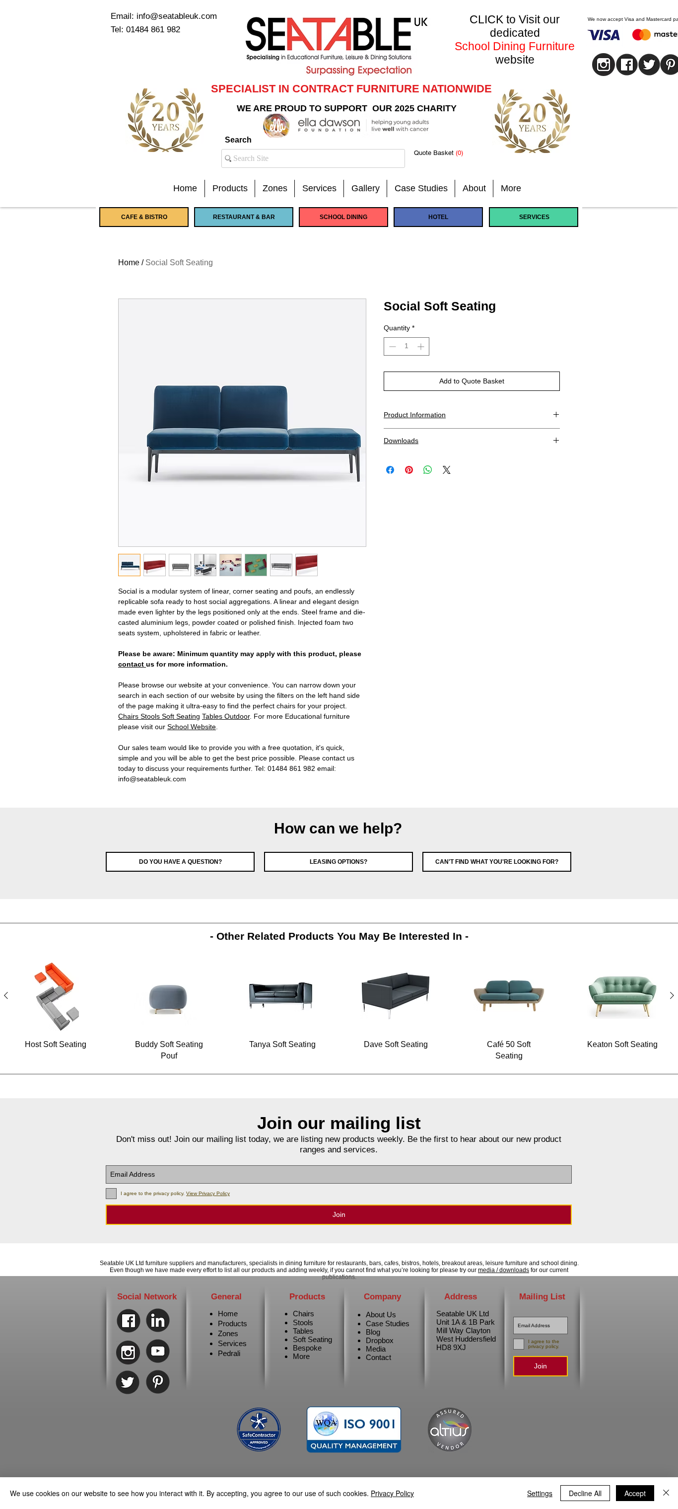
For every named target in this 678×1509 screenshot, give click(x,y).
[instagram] (603, 64)
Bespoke (307, 1348)
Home (128, 262)
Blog (373, 1332)
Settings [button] (539, 1493)
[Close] (666, 1493)
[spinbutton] (406, 346)
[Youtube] (157, 1351)
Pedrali (229, 1353)
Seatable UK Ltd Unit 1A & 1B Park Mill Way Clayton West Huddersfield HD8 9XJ (466, 1330)
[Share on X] (447, 470)
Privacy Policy (392, 1493)
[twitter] (649, 64)
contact (132, 664)
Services (232, 1343)
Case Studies (387, 1323)
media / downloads (503, 1270)
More (301, 1356)
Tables (303, 1331)
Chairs (303, 1313)
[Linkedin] (157, 1320)
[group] (339, 1011)
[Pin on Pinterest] (409, 470)
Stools (303, 1322)
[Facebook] (128, 1320)
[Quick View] (55, 996)
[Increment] (421, 346)
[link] (446, 152)
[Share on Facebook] (390, 470)
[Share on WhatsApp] (428, 470)
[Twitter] (127, 1382)
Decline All (585, 1493)
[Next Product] (672, 995)
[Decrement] (391, 346)
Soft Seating (312, 1339)
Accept (635, 1493)
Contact (378, 1357)
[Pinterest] (157, 1381)
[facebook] (626, 64)
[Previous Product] (6, 995)
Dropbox (380, 1340)
